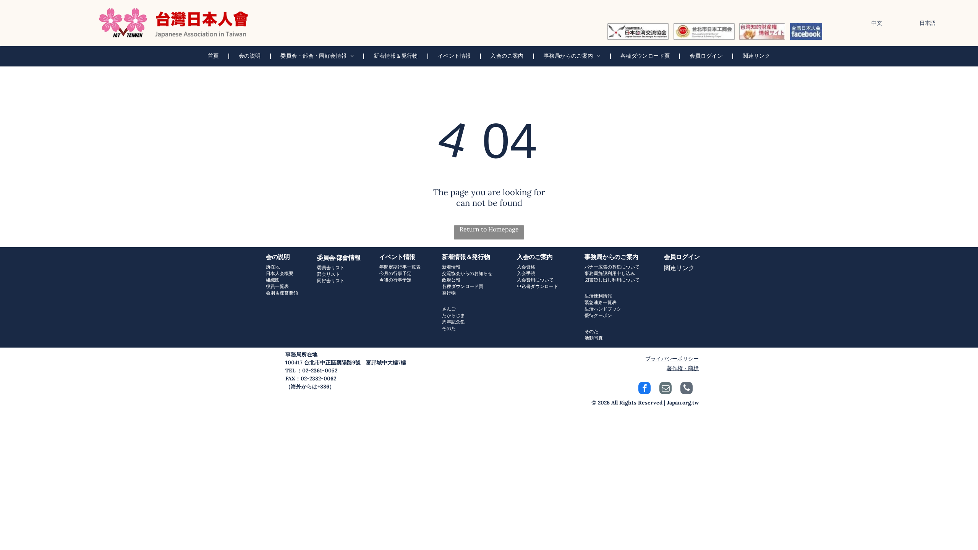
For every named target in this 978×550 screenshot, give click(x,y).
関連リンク (679, 268)
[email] (665, 389)
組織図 (273, 280)
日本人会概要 (279, 273)
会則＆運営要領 (282, 293)
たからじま (453, 315)
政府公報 (451, 280)
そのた (449, 328)
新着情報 (451, 267)
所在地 (273, 267)
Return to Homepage (489, 229)
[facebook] (644, 389)
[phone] (686, 389)
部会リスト (328, 274)
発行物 (449, 293)
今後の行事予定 (395, 280)
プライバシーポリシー (672, 358)
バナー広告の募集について (612, 267)
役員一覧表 (277, 286)
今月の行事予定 (395, 273)
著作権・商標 (683, 368)
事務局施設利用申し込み (610, 273)
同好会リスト (331, 280)
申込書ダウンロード (537, 286)
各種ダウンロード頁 (462, 286)
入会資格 (526, 267)
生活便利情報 (598, 296)
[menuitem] (214, 56)
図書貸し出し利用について (612, 280)
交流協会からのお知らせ (467, 273)
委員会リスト (331, 267)
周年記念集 (453, 322)
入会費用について (535, 280)
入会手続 (526, 273)
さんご (449, 309)
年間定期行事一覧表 (400, 267)
